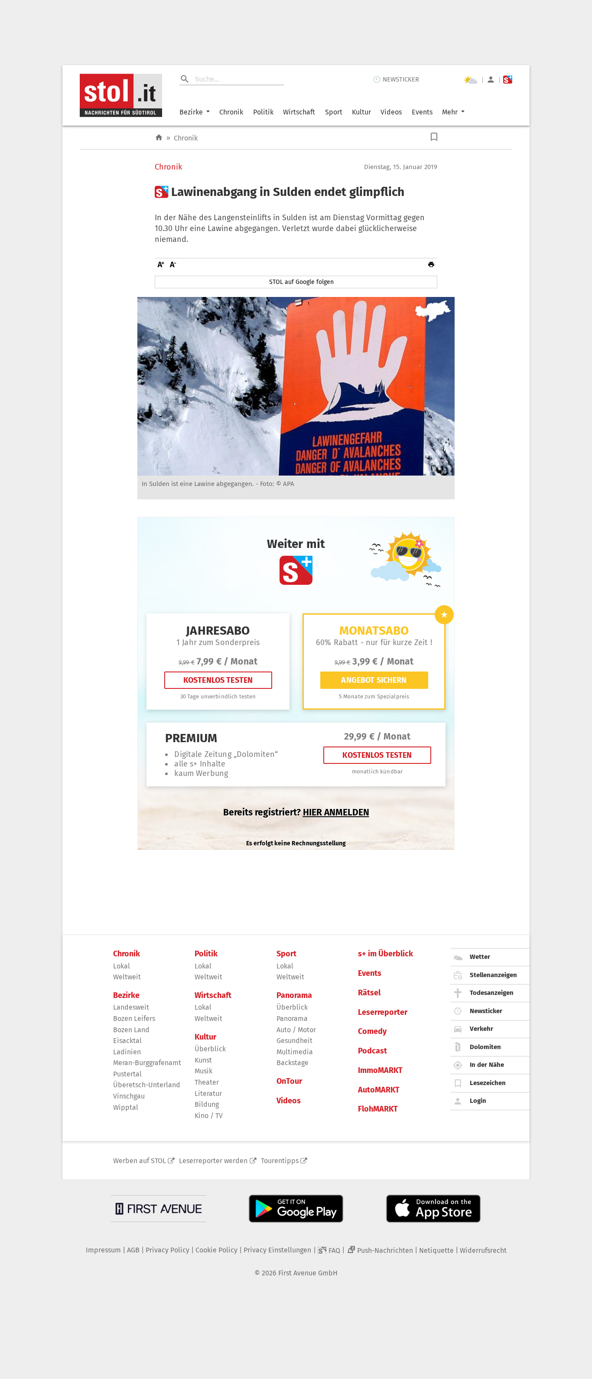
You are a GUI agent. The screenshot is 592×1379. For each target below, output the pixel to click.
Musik (203, 1071)
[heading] (296, 192)
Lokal (121, 966)
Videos (391, 112)
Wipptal (125, 1107)
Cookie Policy (216, 1250)
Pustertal (127, 1074)
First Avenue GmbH (308, 1273)
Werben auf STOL (139, 1161)
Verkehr (481, 1029)
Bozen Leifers (134, 1018)
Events (422, 112)
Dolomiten (485, 1047)
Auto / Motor (296, 1030)
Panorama (294, 995)
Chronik (231, 112)
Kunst (203, 1060)
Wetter (480, 957)
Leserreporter (382, 1012)
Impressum (103, 1250)
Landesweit (131, 1007)
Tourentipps (280, 1161)
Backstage (292, 1063)
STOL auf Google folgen (301, 282)
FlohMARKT (378, 1109)
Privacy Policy (167, 1250)
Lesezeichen (488, 1083)
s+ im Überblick (385, 953)
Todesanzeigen (492, 993)
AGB (133, 1250)
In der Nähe (487, 1065)
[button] (434, 137)
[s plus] (507, 79)
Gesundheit (294, 1041)
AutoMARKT (379, 1090)
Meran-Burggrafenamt (147, 1063)
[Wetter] (470, 80)
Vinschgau (129, 1096)
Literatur (208, 1093)
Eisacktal (127, 1041)
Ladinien (127, 1052)
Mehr (450, 112)
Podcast (372, 1051)
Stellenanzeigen (493, 975)
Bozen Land (131, 1030)
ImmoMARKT (380, 1070)
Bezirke (191, 112)
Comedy (372, 1031)
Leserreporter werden (213, 1161)
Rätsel (369, 993)
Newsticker (486, 1011)
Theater (207, 1082)
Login (478, 1101)
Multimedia (294, 1052)
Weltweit (127, 977)
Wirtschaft (299, 112)
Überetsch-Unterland (146, 1085)
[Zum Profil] (490, 79)
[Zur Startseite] (159, 138)
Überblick (210, 1049)
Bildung (207, 1104)
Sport (333, 112)
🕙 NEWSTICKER (396, 79)
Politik (263, 112)
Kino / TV (209, 1116)
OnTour (289, 1081)
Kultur (361, 112)
